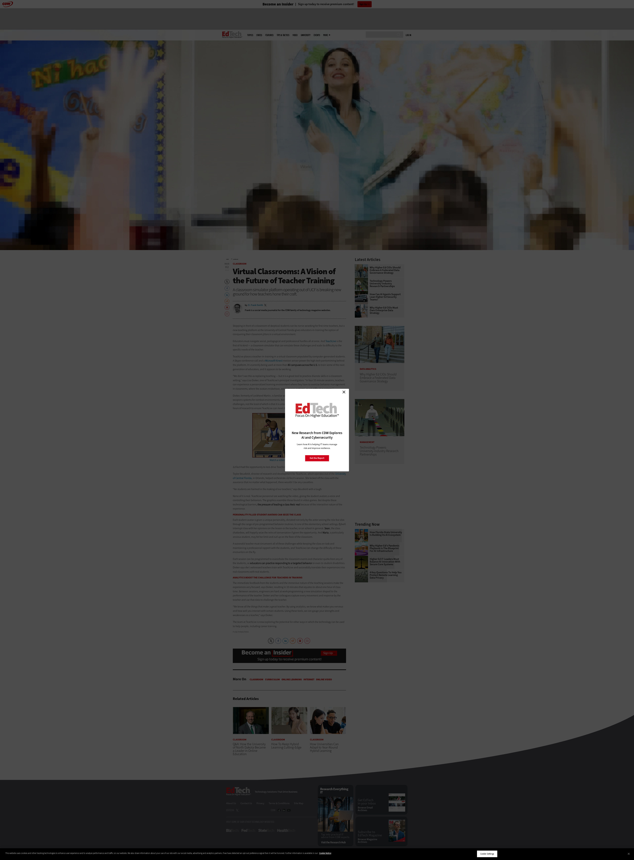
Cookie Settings (487, 853)
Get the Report (317, 458)
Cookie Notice (325, 853)
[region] (317, 854)
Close (343, 392)
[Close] (628, 853)
